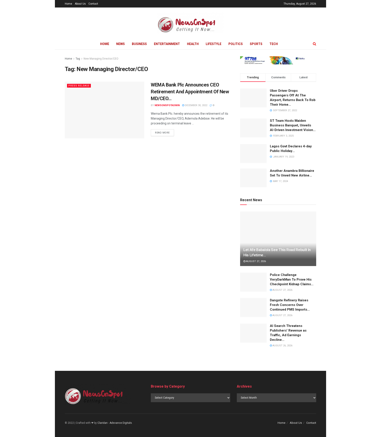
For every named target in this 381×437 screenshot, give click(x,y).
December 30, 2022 (195, 105)
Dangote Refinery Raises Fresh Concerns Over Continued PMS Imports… (290, 304)
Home (68, 3)
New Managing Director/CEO (101, 58)
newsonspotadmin (167, 105)
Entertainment (167, 44)
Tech (273, 44)
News (120, 44)
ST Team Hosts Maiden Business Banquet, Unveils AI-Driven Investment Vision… (293, 125)
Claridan (102, 422)
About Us (80, 3)
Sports (256, 44)
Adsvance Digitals (121, 422)
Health (193, 44)
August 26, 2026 (282, 345)
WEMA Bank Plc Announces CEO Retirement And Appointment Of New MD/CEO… (190, 91)
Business (139, 44)
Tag (78, 58)
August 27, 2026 (255, 261)
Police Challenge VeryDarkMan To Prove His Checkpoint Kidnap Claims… (292, 279)
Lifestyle (213, 44)
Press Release (79, 85)
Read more (162, 132)
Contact (93, 3)
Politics (235, 44)
